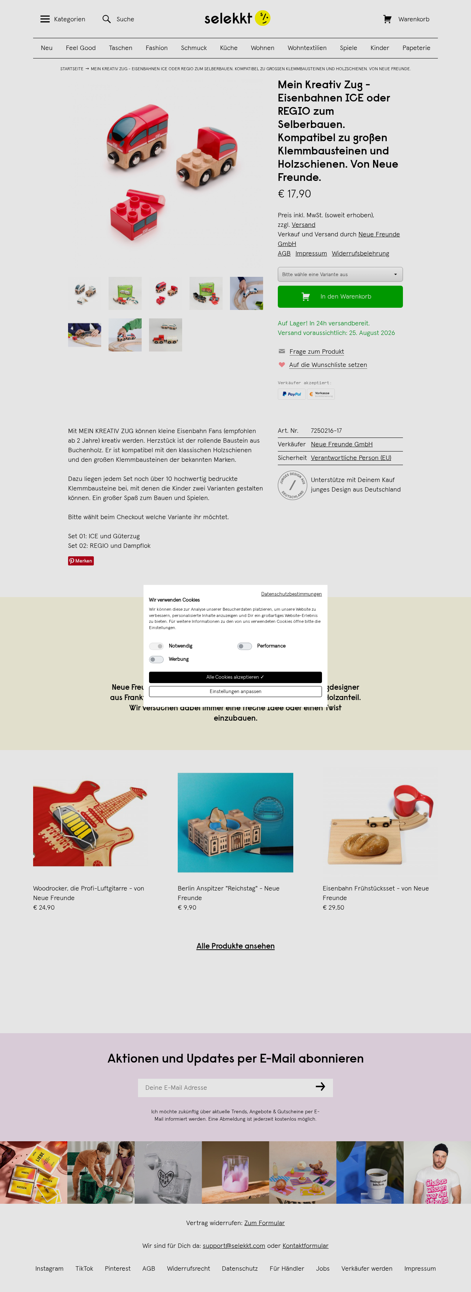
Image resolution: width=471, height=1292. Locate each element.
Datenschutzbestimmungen (291, 594)
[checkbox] (156, 646)
